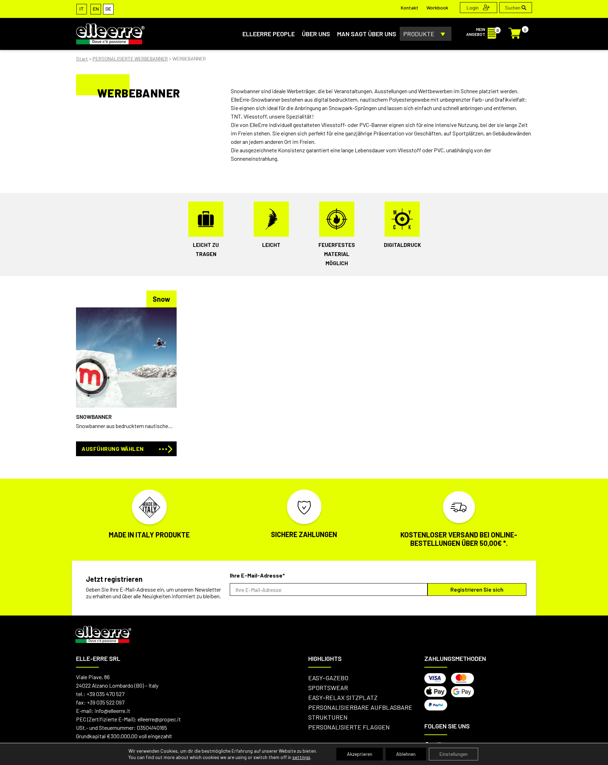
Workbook (437, 8)
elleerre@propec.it (159, 719)
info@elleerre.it (112, 710)
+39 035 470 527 (106, 693)
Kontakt (409, 8)
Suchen (513, 8)
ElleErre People (268, 34)
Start (82, 59)
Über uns (316, 34)
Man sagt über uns (366, 34)
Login (473, 8)
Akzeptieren (359, 754)
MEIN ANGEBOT (475, 32)
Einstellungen (453, 754)
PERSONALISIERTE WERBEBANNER (130, 59)
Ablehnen (406, 754)
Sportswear (328, 687)
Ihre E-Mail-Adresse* (257, 575)
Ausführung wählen (113, 448)
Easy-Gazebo (328, 678)
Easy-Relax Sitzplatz (343, 697)
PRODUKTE (419, 34)
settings (301, 757)
